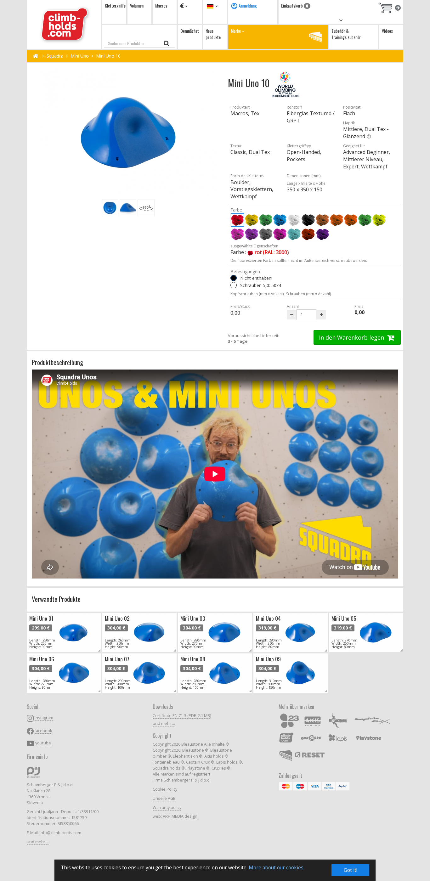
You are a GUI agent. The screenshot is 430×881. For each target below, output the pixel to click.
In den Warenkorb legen (352, 337)
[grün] (266, 220)
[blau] (280, 220)
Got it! (350, 870)
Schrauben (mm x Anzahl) (308, 293)
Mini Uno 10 (108, 56)
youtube (43, 743)
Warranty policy (167, 807)
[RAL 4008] (322, 234)
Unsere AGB (164, 798)
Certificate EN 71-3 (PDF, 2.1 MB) (182, 715)
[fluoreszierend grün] (365, 220)
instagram (44, 717)
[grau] (266, 234)
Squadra (55, 56)
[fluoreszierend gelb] (379, 220)
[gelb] (251, 220)
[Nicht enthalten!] (233, 278)
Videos (387, 30)
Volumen (137, 5)
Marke (236, 30)
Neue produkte (213, 33)
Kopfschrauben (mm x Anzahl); (257, 293)
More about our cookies (276, 867)
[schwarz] (308, 220)
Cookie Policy (165, 789)
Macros (161, 5)
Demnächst (189, 30)
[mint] (294, 234)
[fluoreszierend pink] (237, 234)
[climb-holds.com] (64, 24)
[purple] (280, 234)
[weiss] (294, 220)
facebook (43, 730)
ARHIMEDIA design (180, 816)
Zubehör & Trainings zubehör (346, 33)
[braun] (322, 220)
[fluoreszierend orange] (351, 220)
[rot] (237, 220)
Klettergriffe (115, 5)
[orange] (336, 220)
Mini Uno (80, 56)
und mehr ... (38, 841)
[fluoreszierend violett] (251, 234)
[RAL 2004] (308, 234)
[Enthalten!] (233, 285)
